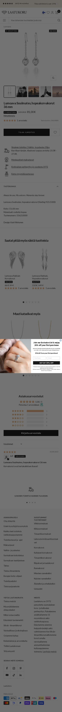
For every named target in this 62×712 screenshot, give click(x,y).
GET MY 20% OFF (46, 363)
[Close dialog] (60, 340)
